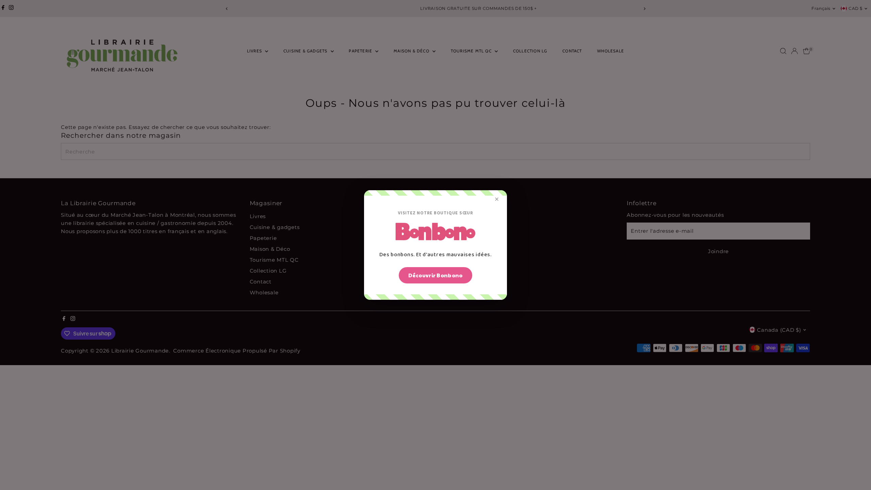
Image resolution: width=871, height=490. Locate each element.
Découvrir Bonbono (435, 275)
